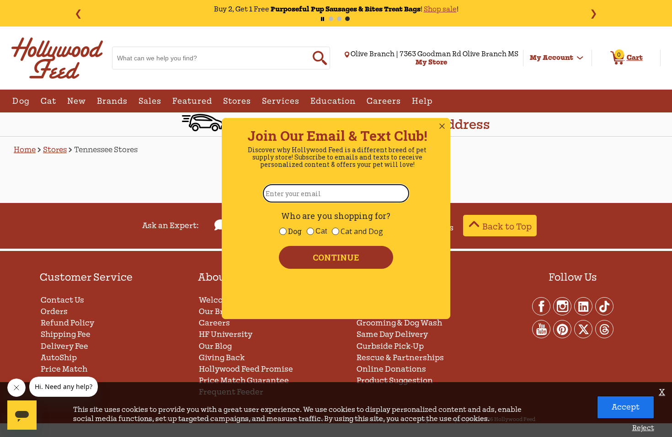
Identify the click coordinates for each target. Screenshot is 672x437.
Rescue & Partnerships (400, 357)
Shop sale (440, 9)
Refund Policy (67, 323)
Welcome (217, 300)
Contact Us (62, 300)
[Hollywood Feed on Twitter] (583, 328)
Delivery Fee (64, 346)
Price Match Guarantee (244, 380)
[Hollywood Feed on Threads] (604, 328)
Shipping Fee (66, 334)
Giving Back (222, 357)
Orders (54, 311)
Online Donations (391, 369)
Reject (643, 428)
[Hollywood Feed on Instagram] (562, 306)
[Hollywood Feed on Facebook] (541, 306)
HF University (225, 334)
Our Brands (221, 311)
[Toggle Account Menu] (580, 58)
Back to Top (507, 226)
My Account (551, 57)
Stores (55, 149)
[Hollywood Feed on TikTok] (604, 306)
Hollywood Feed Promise (246, 369)
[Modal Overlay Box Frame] (336, 218)
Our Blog (215, 346)
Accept (626, 407)
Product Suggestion (395, 380)
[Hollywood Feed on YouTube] (541, 328)
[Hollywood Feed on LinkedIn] (583, 306)
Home (25, 149)
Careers (214, 323)
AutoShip (59, 357)
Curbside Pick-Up (390, 346)
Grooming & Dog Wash (399, 323)
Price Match (64, 369)
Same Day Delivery (392, 334)
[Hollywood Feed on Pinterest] (562, 328)
